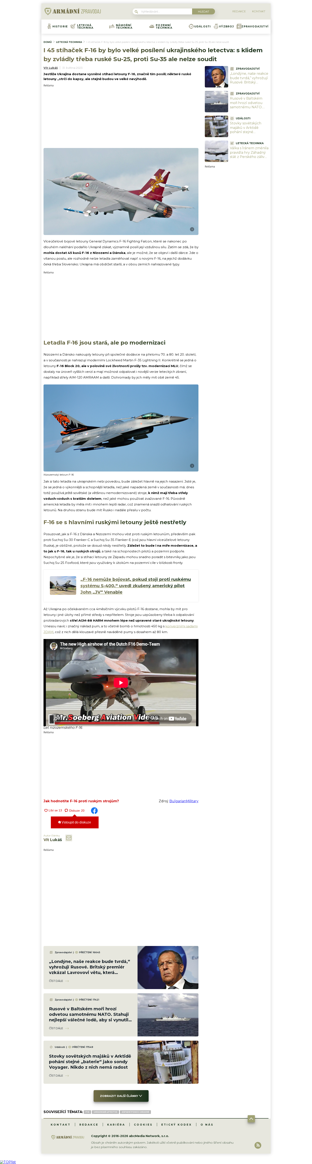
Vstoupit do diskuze (76, 822)
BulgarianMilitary (183, 801)
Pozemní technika (164, 26)
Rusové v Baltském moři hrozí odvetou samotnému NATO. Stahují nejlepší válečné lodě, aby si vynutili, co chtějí (246, 109)
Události (202, 26)
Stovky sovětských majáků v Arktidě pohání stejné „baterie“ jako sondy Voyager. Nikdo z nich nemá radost (90, 1062)
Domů (48, 42)
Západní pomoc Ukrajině (135, 1112)
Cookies (143, 1124)
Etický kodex (176, 1124)
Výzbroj (226, 26)
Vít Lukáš (51, 67)
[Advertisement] (121, 116)
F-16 (87, 1112)
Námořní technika (124, 26)
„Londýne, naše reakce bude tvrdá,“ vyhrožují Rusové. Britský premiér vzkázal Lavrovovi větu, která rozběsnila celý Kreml (249, 85)
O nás (207, 1124)
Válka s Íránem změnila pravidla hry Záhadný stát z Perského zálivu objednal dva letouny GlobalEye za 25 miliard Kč (249, 159)
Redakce (88, 1124)
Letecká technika (85, 26)
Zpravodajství (254, 26)
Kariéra (116, 1124)
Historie (60, 26)
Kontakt (61, 1124)
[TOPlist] (8, 1162)
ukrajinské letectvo (105, 1112)
